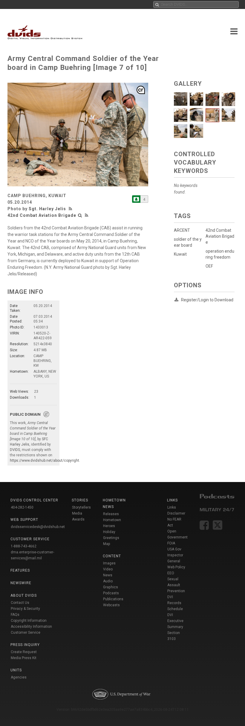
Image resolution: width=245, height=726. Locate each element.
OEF (209, 266)
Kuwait (180, 254)
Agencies (19, 677)
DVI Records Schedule (175, 603)
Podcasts (111, 593)
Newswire (20, 583)
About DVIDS (23, 595)
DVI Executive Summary (175, 621)
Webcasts (111, 605)
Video (108, 569)
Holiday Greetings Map (111, 538)
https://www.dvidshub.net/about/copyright (44, 460)
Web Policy (176, 567)
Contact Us (20, 603)
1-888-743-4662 (23, 546)
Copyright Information (29, 620)
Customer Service (25, 632)
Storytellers (81, 507)
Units (16, 670)
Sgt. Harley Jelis (47, 208)
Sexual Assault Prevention (176, 585)
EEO (170, 573)
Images (109, 563)
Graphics (110, 587)
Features (20, 570)
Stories (80, 500)
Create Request (24, 652)
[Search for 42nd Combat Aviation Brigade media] (80, 215)
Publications (113, 599)
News (107, 575)
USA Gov (174, 549)
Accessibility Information (31, 626)
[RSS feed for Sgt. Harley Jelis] (71, 208)
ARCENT (182, 230)
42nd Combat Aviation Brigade (41, 215)
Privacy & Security (25, 609)
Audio (108, 581)
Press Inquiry (25, 645)
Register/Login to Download (207, 299)
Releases (111, 514)
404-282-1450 (22, 507)
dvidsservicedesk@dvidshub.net (38, 527)
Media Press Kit (23, 658)
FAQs (15, 615)
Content (112, 556)
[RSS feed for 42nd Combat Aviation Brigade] (86, 215)
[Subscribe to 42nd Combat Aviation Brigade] (136, 199)
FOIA (171, 543)
